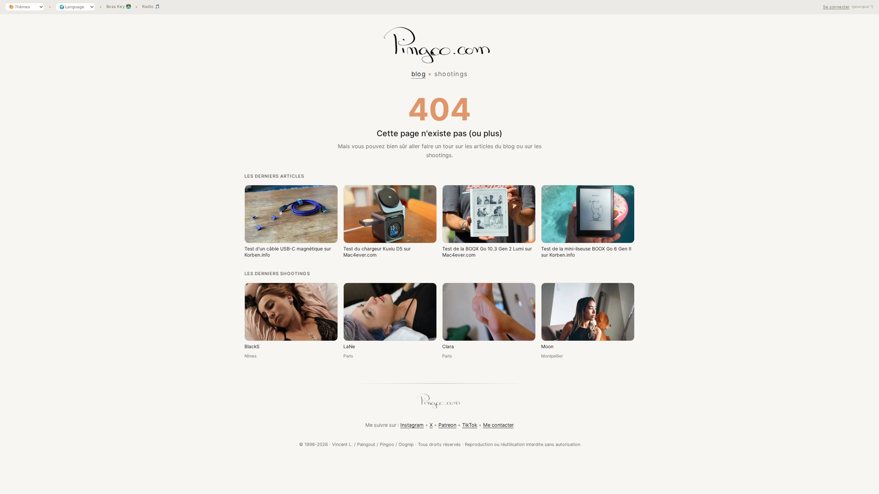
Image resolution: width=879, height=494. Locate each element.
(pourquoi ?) (863, 6)
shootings (451, 74)
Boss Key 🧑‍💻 (118, 7)
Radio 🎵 (151, 7)
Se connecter (836, 6)
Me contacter (498, 425)
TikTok (469, 425)
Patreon (447, 425)
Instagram (412, 425)
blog (418, 74)
